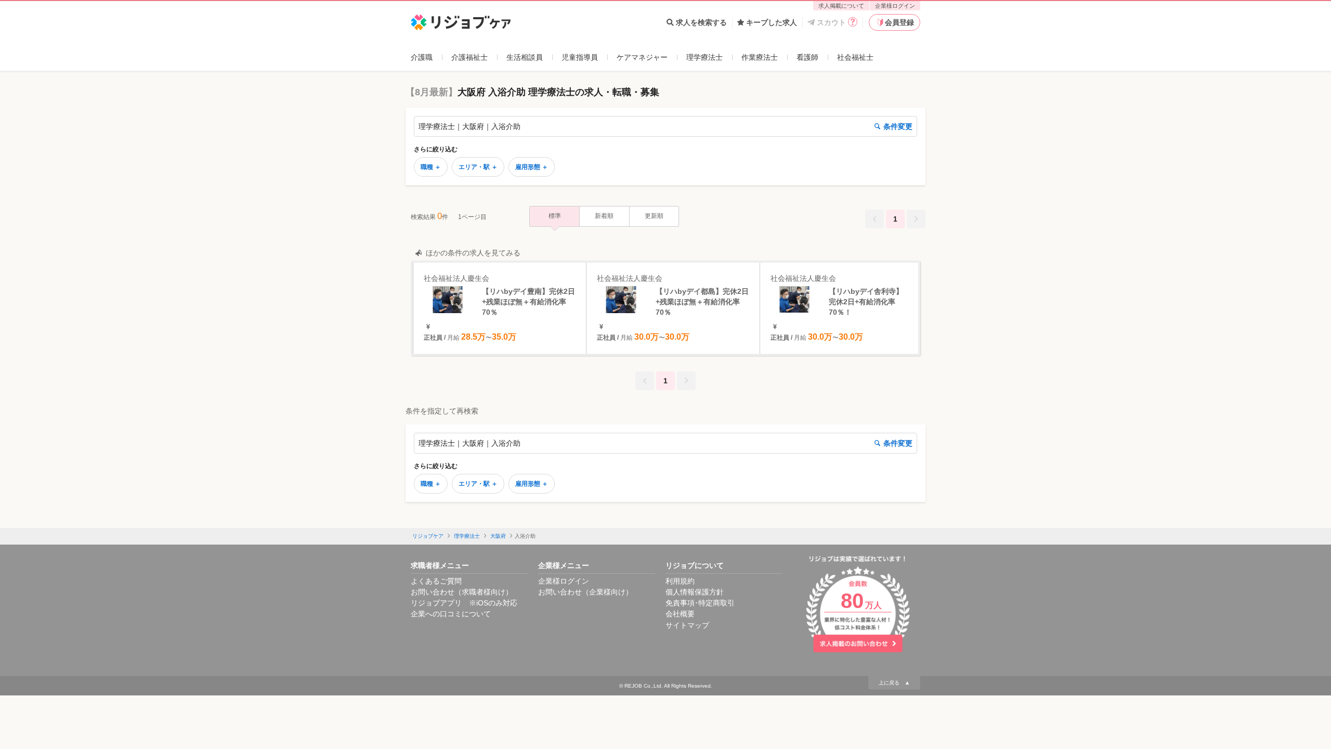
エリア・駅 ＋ (478, 167)
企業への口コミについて (451, 614)
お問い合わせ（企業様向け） (585, 592)
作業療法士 (759, 57)
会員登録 (899, 22)
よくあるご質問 (436, 581)
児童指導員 (580, 57)
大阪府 (498, 536)
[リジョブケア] (461, 22)
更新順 (654, 215)
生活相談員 (524, 57)
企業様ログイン (895, 6)
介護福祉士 (469, 57)
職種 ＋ (431, 167)
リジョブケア (427, 536)
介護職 (422, 57)
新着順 (604, 215)
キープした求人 (771, 22)
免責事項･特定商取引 (700, 603)
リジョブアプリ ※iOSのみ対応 (464, 603)
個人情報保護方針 (695, 592)
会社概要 (680, 614)
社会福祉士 (855, 57)
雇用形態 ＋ (531, 167)
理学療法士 (704, 57)
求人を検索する (701, 22)
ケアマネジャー (642, 57)
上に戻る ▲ (894, 683)
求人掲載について (841, 6)
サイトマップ (687, 625)
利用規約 (680, 581)
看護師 (807, 57)
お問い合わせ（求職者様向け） (462, 592)
